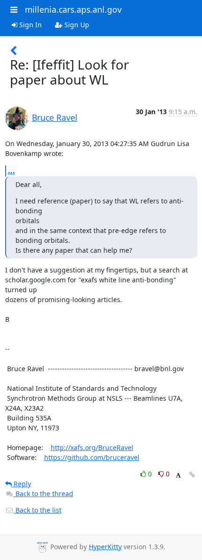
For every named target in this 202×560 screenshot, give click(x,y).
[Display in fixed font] (178, 475)
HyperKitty (105, 546)
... (11, 170)
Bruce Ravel (55, 117)
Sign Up (75, 24)
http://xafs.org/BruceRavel (92, 447)
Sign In (29, 24)
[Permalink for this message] (192, 474)
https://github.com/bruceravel (92, 457)
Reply (21, 483)
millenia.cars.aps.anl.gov (73, 9)
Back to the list (38, 510)
